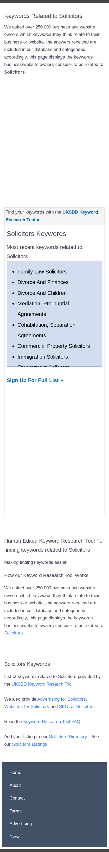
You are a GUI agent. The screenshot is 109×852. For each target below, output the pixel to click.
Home (15, 772)
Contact (17, 798)
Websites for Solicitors (26, 706)
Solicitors (13, 633)
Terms (16, 811)
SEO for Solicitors (77, 706)
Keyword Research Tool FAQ (51, 721)
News (15, 836)
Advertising (21, 823)
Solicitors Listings (29, 744)
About (15, 785)
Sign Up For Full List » (35, 380)
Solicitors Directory (68, 736)
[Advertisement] (54, 138)
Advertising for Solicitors (61, 699)
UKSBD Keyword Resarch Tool (42, 684)
